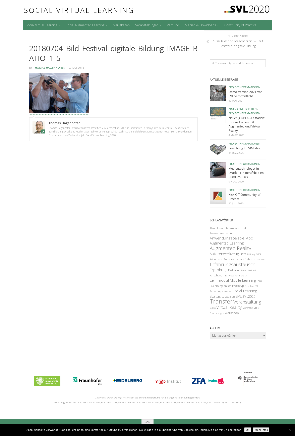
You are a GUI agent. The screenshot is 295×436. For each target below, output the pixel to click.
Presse (259, 280)
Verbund (173, 25)
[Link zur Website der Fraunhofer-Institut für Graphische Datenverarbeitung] (87, 385)
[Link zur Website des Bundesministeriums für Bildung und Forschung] (247, 385)
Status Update (222, 296)
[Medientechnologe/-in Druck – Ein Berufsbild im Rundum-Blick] (218, 170)
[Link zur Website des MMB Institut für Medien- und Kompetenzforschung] (167, 385)
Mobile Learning (243, 280)
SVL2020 (248, 296)
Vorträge (248, 308)
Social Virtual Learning (79, 10)
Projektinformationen (244, 87)
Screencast (227, 291)
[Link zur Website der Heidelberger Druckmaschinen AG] (127, 385)
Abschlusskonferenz (222, 228)
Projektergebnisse (220, 286)
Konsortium (241, 275)
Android (240, 228)
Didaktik (249, 259)
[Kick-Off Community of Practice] (218, 196)
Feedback (251, 270)
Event (244, 270)
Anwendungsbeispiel (227, 238)
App (249, 238)
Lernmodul (219, 280)
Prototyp (238, 286)
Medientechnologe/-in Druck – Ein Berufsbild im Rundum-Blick (246, 172)
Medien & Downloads (200, 25)
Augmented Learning (227, 243)
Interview (228, 275)
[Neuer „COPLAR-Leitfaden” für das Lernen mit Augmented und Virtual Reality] (218, 115)
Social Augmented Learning (85, 25)
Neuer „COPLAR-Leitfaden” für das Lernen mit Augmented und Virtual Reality (247, 124)
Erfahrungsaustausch (232, 264)
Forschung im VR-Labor (245, 148)
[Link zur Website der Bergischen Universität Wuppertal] (47, 385)
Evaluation (234, 270)
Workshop (232, 313)
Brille (213, 259)
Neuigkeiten (121, 25)
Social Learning (245, 290)
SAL (256, 286)
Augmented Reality (230, 248)
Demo (219, 259)
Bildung (251, 254)
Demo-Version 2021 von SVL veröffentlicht (245, 94)
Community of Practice (240, 25)
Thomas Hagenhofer (49, 67)
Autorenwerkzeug (224, 253)
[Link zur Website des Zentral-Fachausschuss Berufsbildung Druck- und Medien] (208, 385)
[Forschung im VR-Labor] (218, 150)
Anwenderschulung (221, 233)
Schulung (215, 291)
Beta (243, 254)
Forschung (216, 275)
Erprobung (218, 269)
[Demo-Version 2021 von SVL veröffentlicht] (218, 93)
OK (247, 430)
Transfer (221, 301)
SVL (239, 296)
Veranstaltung (247, 302)
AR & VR (233, 109)
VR (255, 308)
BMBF (258, 254)
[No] (290, 430)
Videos (213, 308)
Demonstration (233, 259)
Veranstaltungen (147, 25)
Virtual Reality (229, 307)
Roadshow (249, 286)
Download (260, 259)
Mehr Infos (261, 430)
